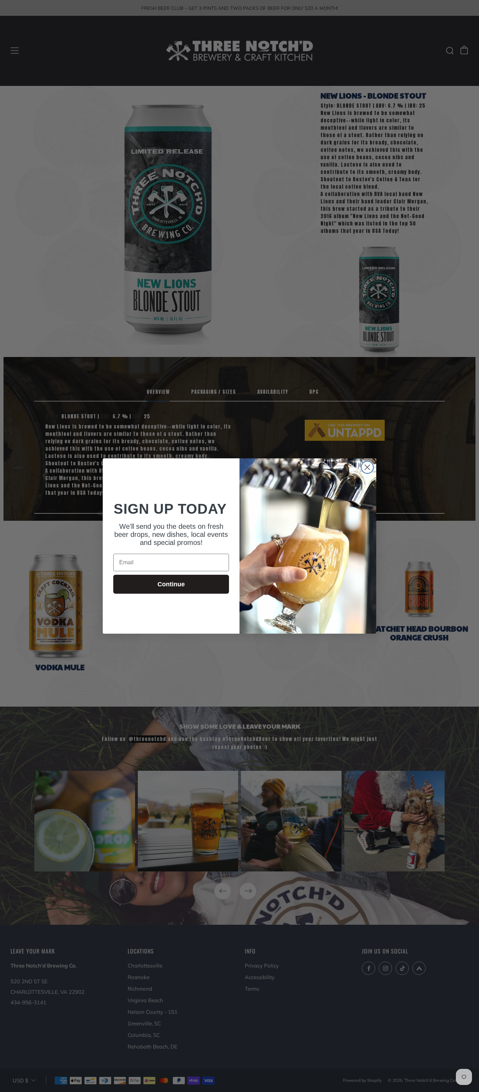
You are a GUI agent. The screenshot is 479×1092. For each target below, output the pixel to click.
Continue (171, 584)
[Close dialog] (367, 467)
